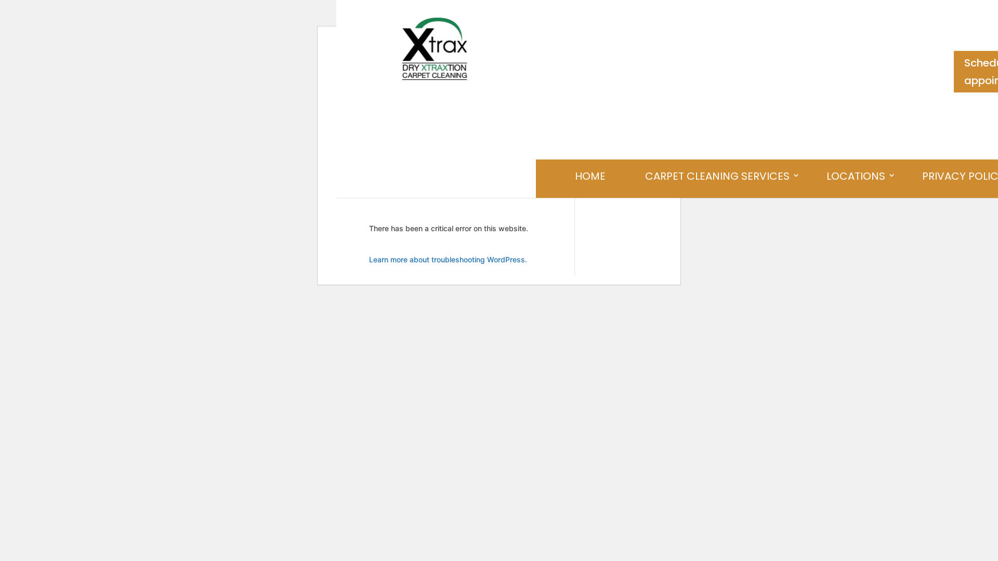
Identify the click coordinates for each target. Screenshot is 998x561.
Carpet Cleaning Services (717, 176)
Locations (855, 176)
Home (590, 176)
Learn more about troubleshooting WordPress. (448, 259)
